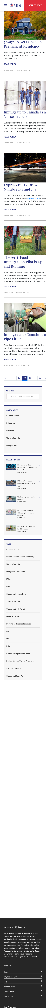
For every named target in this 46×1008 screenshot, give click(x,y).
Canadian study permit (16, 676)
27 (25, 378)
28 (30, 378)
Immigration (11, 446)
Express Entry (33, 198)
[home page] (15, 5)
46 (40, 378)
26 (19, 378)
